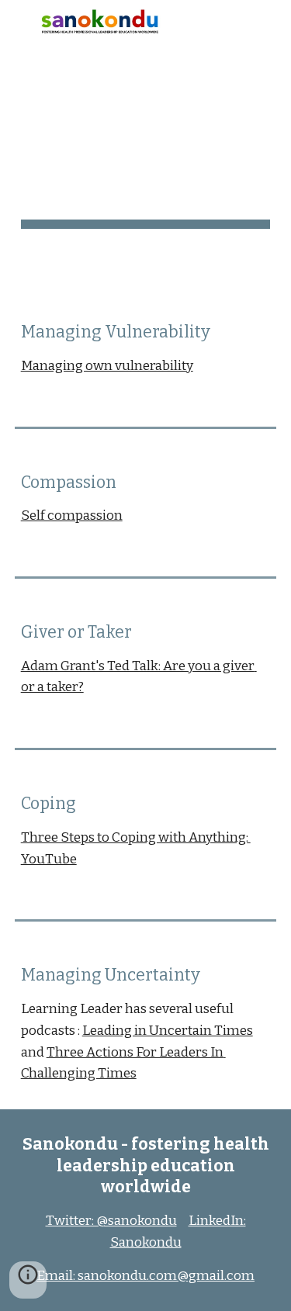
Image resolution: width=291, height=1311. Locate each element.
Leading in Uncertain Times (167, 1030)
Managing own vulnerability (107, 366)
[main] (146, 148)
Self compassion (72, 515)
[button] (18, 21)
